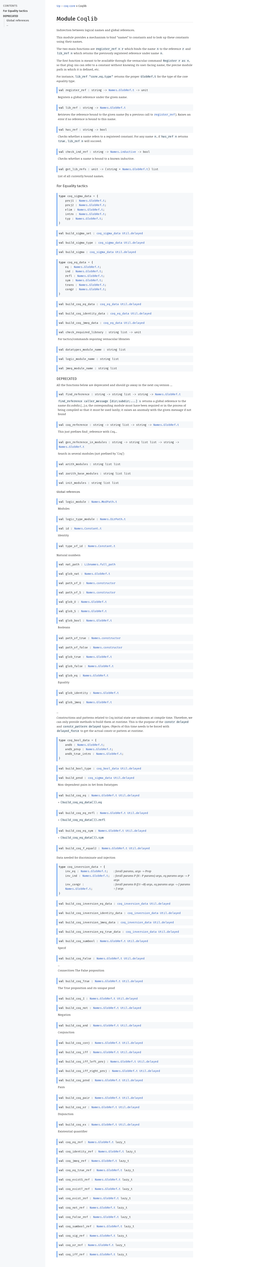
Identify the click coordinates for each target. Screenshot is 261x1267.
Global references (17, 20)
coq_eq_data (109, 304)
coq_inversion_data (132, 903)
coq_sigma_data (108, 233)
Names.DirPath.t (113, 519)
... (7, 25)
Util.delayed (132, 233)
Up (58, 6)
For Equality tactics (15, 11)
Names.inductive (123, 152)
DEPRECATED (10, 16)
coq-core (69, 6)
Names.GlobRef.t (121, 90)
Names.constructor (100, 583)
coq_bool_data (107, 768)
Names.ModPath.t (104, 501)
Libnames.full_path (99, 564)
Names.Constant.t (88, 528)
